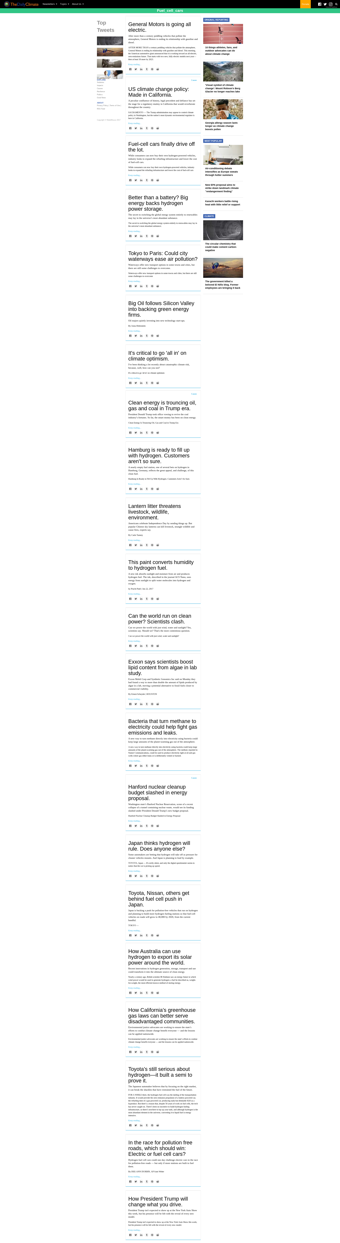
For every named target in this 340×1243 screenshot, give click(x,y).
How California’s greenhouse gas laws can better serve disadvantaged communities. (162, 1015)
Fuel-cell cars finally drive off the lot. (161, 147)
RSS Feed (101, 109)
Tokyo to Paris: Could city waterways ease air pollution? (162, 256)
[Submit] (336, 4)
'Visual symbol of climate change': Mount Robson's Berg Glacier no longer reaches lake (222, 88)
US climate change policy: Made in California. (158, 92)
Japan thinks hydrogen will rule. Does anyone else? (159, 846)
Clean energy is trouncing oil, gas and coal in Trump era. (162, 405)
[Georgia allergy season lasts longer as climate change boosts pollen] (223, 109)
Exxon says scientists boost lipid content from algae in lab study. (162, 667)
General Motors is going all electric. (159, 27)
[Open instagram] (330, 4)
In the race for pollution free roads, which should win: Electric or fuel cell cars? (160, 1148)
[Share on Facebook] (130, 69)
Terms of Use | (115, 105)
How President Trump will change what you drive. (158, 1201)
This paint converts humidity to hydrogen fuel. (161, 565)
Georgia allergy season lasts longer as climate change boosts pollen (221, 126)
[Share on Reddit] (158, 69)
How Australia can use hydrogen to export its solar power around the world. (160, 957)
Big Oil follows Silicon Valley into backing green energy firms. (161, 309)
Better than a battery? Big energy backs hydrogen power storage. (158, 203)
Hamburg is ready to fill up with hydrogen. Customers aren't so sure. (159, 455)
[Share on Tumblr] (147, 69)
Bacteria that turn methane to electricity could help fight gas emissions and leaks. (162, 726)
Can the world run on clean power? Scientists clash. (159, 618)
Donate (305, 4)
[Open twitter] (325, 4)
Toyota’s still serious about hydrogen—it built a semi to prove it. (160, 1074)
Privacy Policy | (103, 105)
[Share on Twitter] (136, 69)
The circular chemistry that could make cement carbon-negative (221, 247)
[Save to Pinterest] (152, 69)
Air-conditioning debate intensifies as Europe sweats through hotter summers (221, 171)
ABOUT (100, 103)
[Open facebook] (319, 4)
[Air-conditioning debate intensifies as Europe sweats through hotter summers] (223, 154)
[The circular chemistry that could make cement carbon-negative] (110, 40)
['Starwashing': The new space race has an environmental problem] (110, 63)
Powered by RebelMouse (331, 7)
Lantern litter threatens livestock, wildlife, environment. (154, 511)
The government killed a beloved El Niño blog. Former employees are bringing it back (222, 284)
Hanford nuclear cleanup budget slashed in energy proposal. (157, 792)
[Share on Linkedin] (141, 69)
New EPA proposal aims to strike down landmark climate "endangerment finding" (222, 188)
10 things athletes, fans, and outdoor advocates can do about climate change (221, 50)
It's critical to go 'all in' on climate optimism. (157, 356)
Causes (194, 80)
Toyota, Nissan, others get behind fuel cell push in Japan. (158, 898)
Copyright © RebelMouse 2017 (108, 120)
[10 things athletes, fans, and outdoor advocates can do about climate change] (223, 33)
